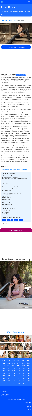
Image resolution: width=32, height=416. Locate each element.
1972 (8, 383)
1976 (13, 381)
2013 (8, 366)
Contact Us (28, 409)
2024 (13, 360)
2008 (3, 368)
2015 (28, 363)
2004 (23, 368)
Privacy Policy (28, 402)
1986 (23, 376)
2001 (8, 371)
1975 (18, 381)
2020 (3, 363)
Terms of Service (27, 403)
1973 (28, 381)
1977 (8, 381)
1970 (18, 383)
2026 (3, 360)
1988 (13, 376)
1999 (18, 371)
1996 (3, 373)
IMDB (8, 220)
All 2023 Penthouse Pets (16, 332)
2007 (8, 368)
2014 (3, 366)
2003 (28, 368)
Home (2, 20)
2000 (13, 371)
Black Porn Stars (4, 390)
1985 (28, 376)
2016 (23, 363)
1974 (23, 381)
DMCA (29, 405)
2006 (13, 368)
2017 (18, 363)
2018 (13, 363)
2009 (28, 366)
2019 (8, 363)
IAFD (12, 220)
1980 (23, 378)
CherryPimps (4, 391)
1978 (3, 381)
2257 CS (29, 406)
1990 (3, 376)
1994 (13, 373)
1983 (8, 378)
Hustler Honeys (4, 392)
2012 (13, 366)
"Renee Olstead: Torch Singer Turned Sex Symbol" (14, 169)
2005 (18, 368)
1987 (18, 376)
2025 (8, 360)
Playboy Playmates (5, 394)
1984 (3, 378)
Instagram (21, 220)
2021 (28, 360)
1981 (18, 378)
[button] (2, 285)
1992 (23, 373)
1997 (28, 371)
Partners (29, 407)
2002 (3, 371)
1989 (8, 376)
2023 (15, 20)
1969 (23, 383)
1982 (13, 378)
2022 (23, 360)
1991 (28, 373)
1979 (28, 378)
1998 (23, 371)
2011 (18, 366)
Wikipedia (4, 220)
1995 (8, 373)
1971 (13, 383)
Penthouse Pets (8, 20)
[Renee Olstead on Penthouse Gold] (16, 33)
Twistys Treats (4, 395)
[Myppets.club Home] (2, 2)
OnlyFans (15, 220)
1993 (18, 373)
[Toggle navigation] (29, 2)
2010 (23, 366)
